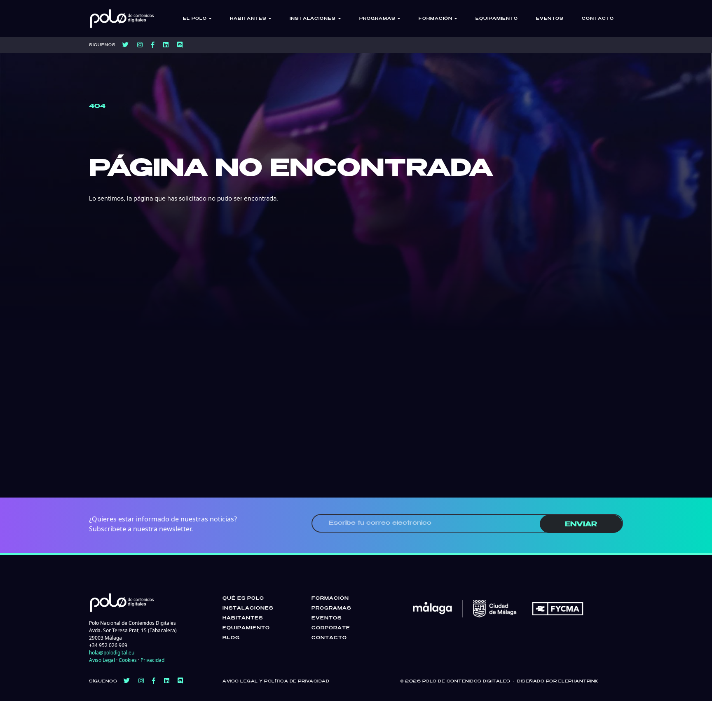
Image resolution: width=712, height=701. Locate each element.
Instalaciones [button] (313, 19)
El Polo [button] (195, 19)
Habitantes (242, 618)
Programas (331, 608)
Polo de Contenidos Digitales (466, 681)
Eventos (550, 19)
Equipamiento (496, 19)
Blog (231, 638)
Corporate (331, 628)
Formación (330, 598)
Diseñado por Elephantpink (557, 681)
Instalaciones (247, 608)
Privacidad (152, 660)
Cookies (128, 660)
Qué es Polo (243, 598)
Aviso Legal (102, 660)
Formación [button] (435, 19)
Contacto (598, 19)
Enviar (581, 524)
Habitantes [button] (248, 19)
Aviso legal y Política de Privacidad (275, 681)
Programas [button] (377, 19)
